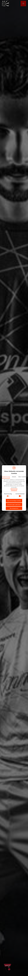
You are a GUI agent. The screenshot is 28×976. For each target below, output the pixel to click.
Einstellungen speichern (14, 504)
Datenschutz (14, 488)
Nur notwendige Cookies (14, 500)
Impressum (14, 490)
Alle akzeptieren (14, 508)
